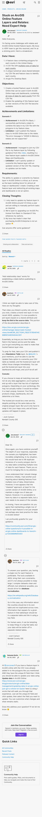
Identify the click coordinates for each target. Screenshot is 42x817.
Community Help (8, 757)
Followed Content (8, 754)
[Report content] (38, 16)
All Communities (7, 748)
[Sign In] (39, 2)
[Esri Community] (10, 2)
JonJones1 (11, 30)
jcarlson (10, 293)
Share (5, 234)
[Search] (35, 2)
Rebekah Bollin (12, 655)
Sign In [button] (21, 734)
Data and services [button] (27, 244)
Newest (11, 257)
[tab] (6, 251)
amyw (9, 266)
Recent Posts (6, 751)
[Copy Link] (8, 36)
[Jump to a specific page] (38, 261)
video (23, 153)
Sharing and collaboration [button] (11, 244)
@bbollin (32, 354)
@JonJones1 (9, 665)
